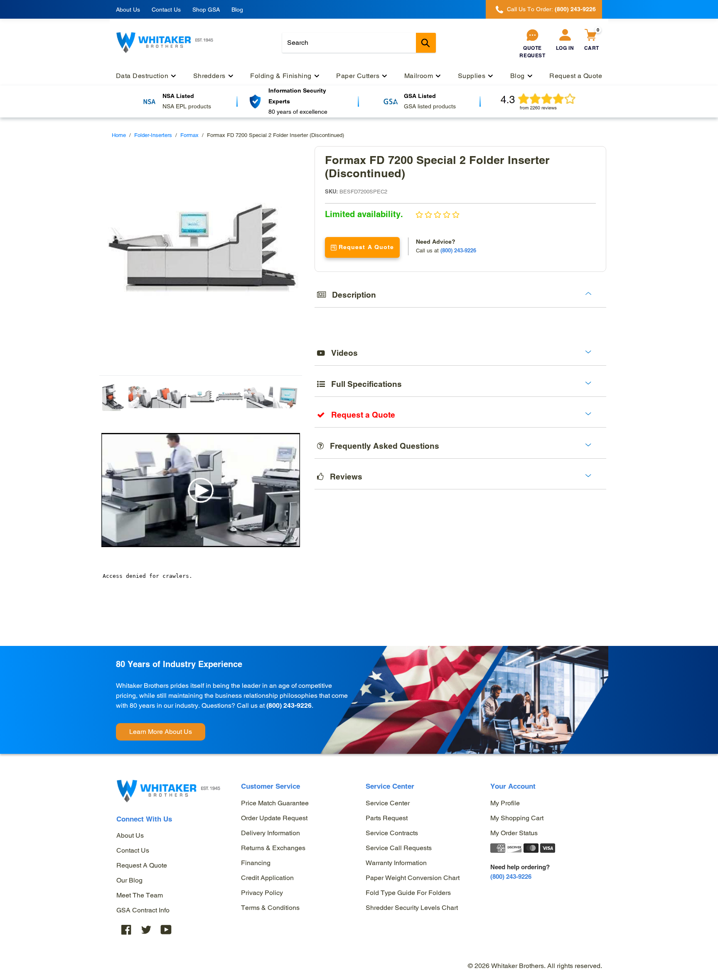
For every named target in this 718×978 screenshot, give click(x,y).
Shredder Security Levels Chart (412, 908)
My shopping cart (516, 818)
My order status (514, 833)
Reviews (343, 476)
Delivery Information (270, 833)
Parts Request (387, 818)
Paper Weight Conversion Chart (413, 878)
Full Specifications (363, 384)
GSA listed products (430, 106)
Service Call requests (399, 848)
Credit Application (267, 878)
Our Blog (129, 880)
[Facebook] (126, 929)
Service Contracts (392, 833)
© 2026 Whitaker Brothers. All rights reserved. (535, 966)
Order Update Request (274, 818)
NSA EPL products (186, 106)
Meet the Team (139, 895)
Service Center (388, 803)
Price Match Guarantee (275, 803)
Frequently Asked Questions (381, 445)
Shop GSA (206, 9)
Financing (255, 863)
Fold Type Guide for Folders (408, 893)
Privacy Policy (262, 893)
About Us (128, 9)
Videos (341, 352)
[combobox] (359, 43)
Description (351, 294)
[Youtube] (166, 929)
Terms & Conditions (270, 908)
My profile (505, 803)
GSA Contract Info (143, 910)
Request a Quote (141, 865)
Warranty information (396, 863)
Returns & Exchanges (273, 848)
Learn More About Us (160, 732)
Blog (237, 9)
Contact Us (166, 9)
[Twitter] (146, 929)
